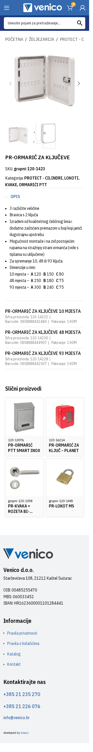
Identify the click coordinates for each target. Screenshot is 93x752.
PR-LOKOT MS (61, 506)
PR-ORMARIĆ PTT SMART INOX (24, 448)
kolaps (25, 733)
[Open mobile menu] (6, 8)
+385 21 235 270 (21, 694)
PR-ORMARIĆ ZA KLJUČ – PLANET (64, 448)
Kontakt (14, 664)
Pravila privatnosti (22, 633)
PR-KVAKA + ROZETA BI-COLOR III (19, 511)
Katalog (14, 653)
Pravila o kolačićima (23, 643)
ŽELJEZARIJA (41, 39)
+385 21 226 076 (21, 706)
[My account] (82, 8)
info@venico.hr (16, 717)
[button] (10, 83)
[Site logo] (42, 7)
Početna (14, 39)
